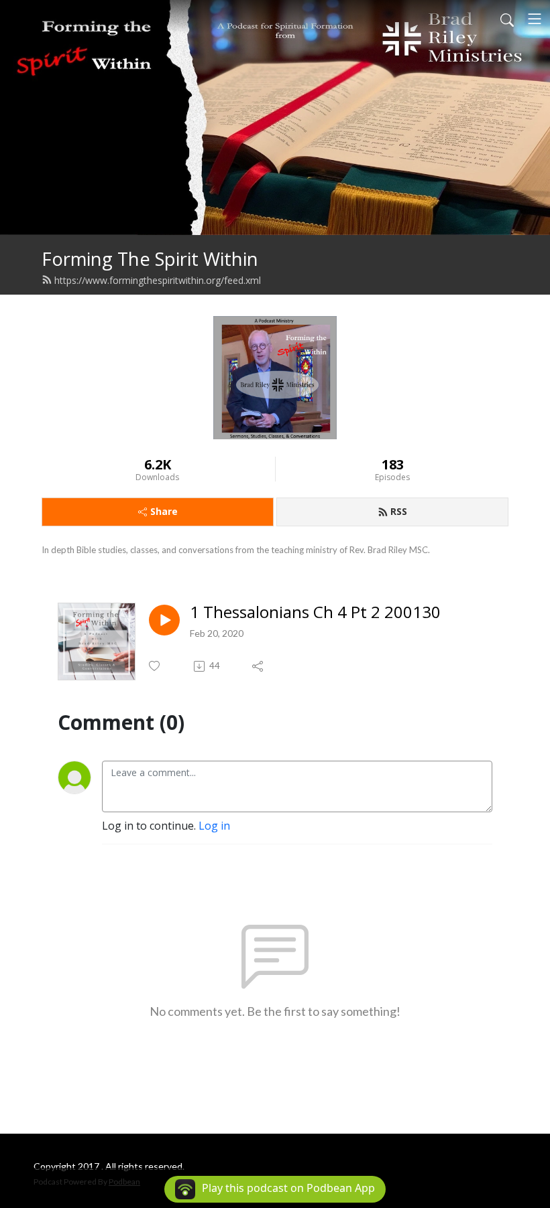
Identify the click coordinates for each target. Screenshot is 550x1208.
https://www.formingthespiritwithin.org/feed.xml (157, 280)
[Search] (507, 18)
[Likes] (155, 666)
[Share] (258, 666)
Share (164, 511)
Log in (214, 825)
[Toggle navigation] (534, 18)
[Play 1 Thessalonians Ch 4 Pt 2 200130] (164, 620)
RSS (398, 511)
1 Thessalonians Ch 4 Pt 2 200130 (315, 612)
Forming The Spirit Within (150, 258)
